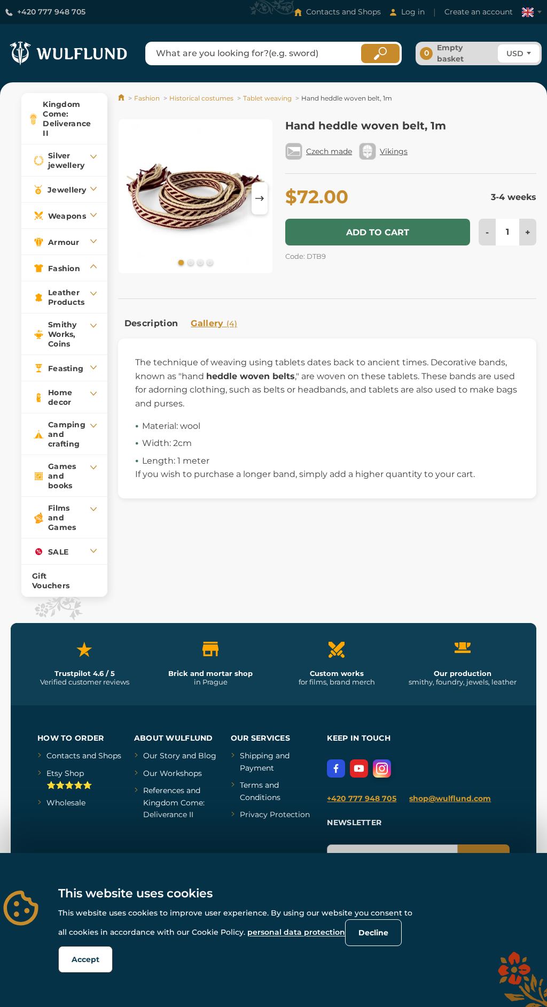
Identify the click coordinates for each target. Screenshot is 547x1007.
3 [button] (199, 262)
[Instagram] (382, 768)
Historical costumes (201, 98)
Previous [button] (131, 198)
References (163, 790)
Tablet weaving (267, 98)
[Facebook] (336, 768)
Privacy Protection (275, 814)
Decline (373, 932)
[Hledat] (380, 53)
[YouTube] (359, 768)
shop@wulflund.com (450, 798)
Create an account (478, 12)
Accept (85, 959)
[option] (195, 198)
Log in (413, 12)
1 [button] (180, 262)
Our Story (161, 755)
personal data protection (296, 932)
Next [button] (260, 198)
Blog (207, 755)
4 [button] (209, 262)
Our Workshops (172, 773)
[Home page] (122, 98)
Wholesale (65, 803)
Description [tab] (151, 323)
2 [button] (189, 262)
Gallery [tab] (214, 323)
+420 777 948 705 (51, 12)
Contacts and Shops (343, 12)
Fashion (147, 98)
